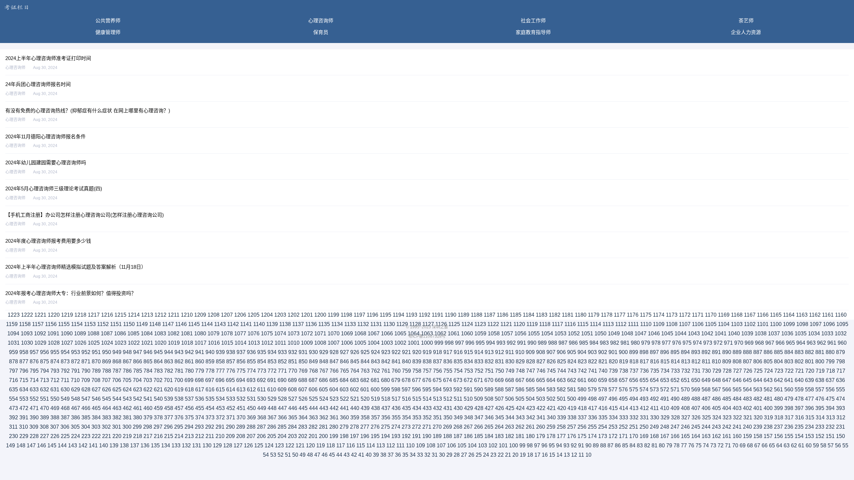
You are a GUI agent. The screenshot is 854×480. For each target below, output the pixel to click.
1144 (207, 324)
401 (757, 408)
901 (612, 352)
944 (168, 352)
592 (457, 389)
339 (561, 417)
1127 (428, 324)
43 (347, 455)
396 (809, 408)
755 (447, 371)
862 (178, 361)
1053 (560, 333)
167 (664, 436)
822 (592, 361)
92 (574, 445)
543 (127, 399)
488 (695, 399)
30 (442, 455)
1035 (801, 333)
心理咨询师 (320, 20)
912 (499, 352)
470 (44, 408)
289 (240, 427)
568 (706, 389)
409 (675, 408)
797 (13, 371)
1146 (181, 324)
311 (13, 427)
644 (757, 380)
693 (251, 380)
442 (334, 408)
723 (778, 371)
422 (540, 408)
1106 (698, 324)
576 (623, 389)
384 (96, 417)
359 (354, 417)
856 (241, 361)
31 (435, 455)
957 (34, 352)
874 (54, 361)
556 (830, 389)
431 (447, 408)
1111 (633, 324)
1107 (685, 324)
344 (509, 417)
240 (747, 427)
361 (334, 417)
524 (323, 399)
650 (695, 380)
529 (272, 399)
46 (325, 455)
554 (13, 399)
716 (13, 380)
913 (489, 352)
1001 (414, 343)
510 (468, 399)
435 (406, 408)
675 (437, 380)
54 (266, 455)
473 (13, 408)
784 (147, 371)
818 (633, 361)
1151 (116, 324)
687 (313, 380)
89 (596, 445)
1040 (734, 333)
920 (416, 352)
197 (354, 436)
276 (375, 427)
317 (789, 417)
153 (809, 436)
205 (271, 436)
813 (685, 361)
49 (303, 455)
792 (65, 371)
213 (189, 436)
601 (364, 389)
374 (199, 417)
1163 (802, 315)
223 (85, 436)
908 (540, 352)
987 (562, 343)
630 (65, 389)
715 (23, 380)
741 (592, 371)
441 (344, 408)
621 (158, 389)
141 (93, 445)
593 (447, 389)
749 (509, 371)
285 (282, 427)
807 (747, 361)
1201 (307, 315)
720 (809, 371)
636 (840, 380)
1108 (672, 324)
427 (489, 408)
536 (199, 399)
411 (654, 408)
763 (365, 371)
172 (612, 436)
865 (147, 361)
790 (85, 371)
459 (158, 408)
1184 (528, 315)
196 (364, 436)
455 (199, 408)
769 (303, 371)
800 (819, 361)
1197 (359, 315)
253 (612, 427)
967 (769, 343)
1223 (14, 315)
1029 (40, 343)
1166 (763, 315)
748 (520, 371)
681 (375, 380)
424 (520, 408)
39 (376, 455)
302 (106, 427)
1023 (120, 343)
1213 (147, 315)
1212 (160, 315)
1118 (544, 324)
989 (542, 343)
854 (261, 361)
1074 (280, 333)
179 (540, 436)
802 (799, 361)
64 (779, 445)
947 (137, 352)
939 (220, 352)
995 (480, 343)
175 (581, 436)
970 (738, 343)
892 (706, 352)
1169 (724, 315)
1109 (659, 324)
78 (677, 445)
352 (427, 417)
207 (251, 436)
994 (490, 343)
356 (385, 417)
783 (158, 371)
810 (716, 361)
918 (437, 352)
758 (416, 371)
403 (737, 408)
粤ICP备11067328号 (427, 336)
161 (726, 436)
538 (178, 399)
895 (675, 352)
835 (458, 361)
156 (778, 436)
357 (375, 417)
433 (427, 408)
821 (602, 361)
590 (478, 389)
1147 (168, 324)
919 (427, 352)
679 (395, 380)
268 (457, 427)
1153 (90, 324)
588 (499, 389)
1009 (307, 343)
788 (106, 371)
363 (313, 417)
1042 (707, 333)
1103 (737, 324)
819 (623, 361)
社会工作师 (533, 20)
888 (747, 352)
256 (581, 427)
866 (137, 361)
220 (116, 436)
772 (272, 371)
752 (478, 371)
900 (623, 352)
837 (437, 361)
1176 (632, 315)
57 (831, 445)
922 (396, 352)
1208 (213, 315)
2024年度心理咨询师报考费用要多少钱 (48, 241)
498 (592, 399)
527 (292, 399)
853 (272, 361)
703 (147, 380)
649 (706, 380)
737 (633, 371)
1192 (424, 315)
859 (210, 361)
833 (478, 361)
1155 (64, 324)
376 (178, 417)
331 (644, 417)
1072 (307, 333)
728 (727, 371)
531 (251, 399)
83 (640, 445)
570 (685, 389)
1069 (347, 333)
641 (788, 380)
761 (385, 371)
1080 (200, 333)
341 (540, 417)
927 (344, 352)
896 (664, 352)
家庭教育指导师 (533, 32)
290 (230, 427)
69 (743, 445)
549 (65, 399)
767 (323, 371)
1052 (574, 333)
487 (706, 399)
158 (757, 436)
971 (728, 343)
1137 (298, 324)
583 (550, 389)
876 (34, 361)
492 (654, 399)
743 (571, 371)
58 (823, 445)
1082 (173, 333)
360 (344, 417)
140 (103, 445)
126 (248, 445)
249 (654, 427)
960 (842, 343)
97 (537, 445)
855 (251, 361)
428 (478, 408)
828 (530, 361)
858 (220, 361)
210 (220, 436)
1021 (147, 343)
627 (96, 389)
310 (23, 427)
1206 (240, 315)
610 (271, 389)
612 (251, 389)
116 (350, 445)
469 (54, 408)
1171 (698, 315)
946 (147, 352)
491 (664, 399)
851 (292, 361)
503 (540, 399)
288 (251, 427)
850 (303, 361)
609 (282, 389)
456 (189, 408)
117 (340, 445)
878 (13, 361)
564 (747, 389)
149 (10, 445)
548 (75, 399)
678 (406, 380)
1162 (815, 315)
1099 (789, 324)
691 (271, 380)
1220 (54, 315)
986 (573, 343)
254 (602, 427)
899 (633, 352)
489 (685, 399)
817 (644, 361)
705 (126, 380)
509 (478, 399)
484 (737, 399)
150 (840, 436)
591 (468, 389)
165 (685, 436)
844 (365, 361)
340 (551, 417)
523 (334, 399)
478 (799, 399)
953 (75, 352)
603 (344, 389)
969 (749, 343)
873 (65, 361)
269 (447, 427)
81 (655, 445)
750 (499, 371)
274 (395, 427)
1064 (414, 333)
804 (778, 361)
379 (147, 417)
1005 (360, 343)
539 (168, 399)
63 (787, 445)
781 (178, 371)
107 (441, 445)
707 (106, 380)
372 (220, 417)
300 (126, 427)
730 (706, 371)
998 (449, 343)
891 (716, 352)
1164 (789, 315)
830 (509, 361)
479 (788, 399)
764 (354, 371)
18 (530, 455)
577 (612, 389)
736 (644, 371)
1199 (333, 315)
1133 (350, 324)
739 (613, 371)
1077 (240, 333)
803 (788, 361)
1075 (267, 333)
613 (241, 389)
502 (550, 399)
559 (799, 389)
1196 (372, 315)
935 (261, 352)
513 (437, 399)
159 (747, 436)
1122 (493, 324)
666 (530, 380)
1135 (324, 324)
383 (106, 417)
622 (147, 389)
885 (778, 352)
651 (685, 380)
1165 (776, 315)
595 (426, 389)
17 (537, 455)
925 (365, 352)
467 (75, 408)
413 (633, 408)
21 (508, 455)
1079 (213, 333)
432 (437, 408)
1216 (107, 315)
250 (644, 427)
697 (209, 380)
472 (23, 408)
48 (310, 455)
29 (449, 455)
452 (230, 408)
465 (96, 408)
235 (799, 427)
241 (737, 427)
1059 (480, 333)
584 (540, 389)
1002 (400, 343)
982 (614, 343)
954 (65, 352)
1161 (828, 315)
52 (281, 455)
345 (499, 417)
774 (251, 371)
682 (364, 380)
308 (44, 427)
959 (13, 352)
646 (737, 380)
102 (492, 445)
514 (427, 399)
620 (168, 389)
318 (778, 417)
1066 (387, 333)
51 (288, 455)
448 (272, 408)
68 (750, 445)
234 (809, 427)
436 (396, 408)
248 (664, 427)
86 (618, 445)
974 (697, 343)
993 (500, 343)
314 (820, 417)
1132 (363, 324)
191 (416, 436)
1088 (93, 333)
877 (23, 361)
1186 (502, 315)
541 (147, 399)
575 (633, 389)
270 (437, 427)
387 (65, 417)
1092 (40, 333)
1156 (51, 324)
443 (323, 408)
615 (220, 389)
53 (273, 455)
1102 (750, 324)
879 (840, 352)
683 (354, 380)
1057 (507, 333)
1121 (506, 324)
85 (625, 445)
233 (819, 427)
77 (684, 445)
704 (137, 380)
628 (85, 389)
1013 (254, 343)
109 (420, 445)
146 (41, 445)
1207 (227, 315)
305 (75, 427)
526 (303, 399)
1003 (387, 343)
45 (332, 455)
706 (116, 380)
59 (816, 445)
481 (768, 399)
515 (416, 399)
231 (840, 427)
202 (302, 436)
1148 (155, 324)
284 (292, 427)
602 (354, 389)
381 (127, 417)
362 (323, 417)
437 (385, 408)
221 (106, 436)
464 (106, 408)
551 (44, 399)
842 (385, 361)
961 (831, 343)
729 (716, 371)
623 (137, 389)
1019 (174, 343)
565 (737, 389)
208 (240, 436)
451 (241, 408)
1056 (520, 333)
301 (116, 427)
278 (354, 427)
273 (406, 427)
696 (220, 380)
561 (778, 389)
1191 (437, 315)
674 (447, 380)
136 (144, 445)
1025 (94, 343)
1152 (103, 324)
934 (272, 352)
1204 (267, 315)
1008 (320, 343)
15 (552, 455)
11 (581, 455)
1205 (254, 315)
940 (210, 352)
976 (676, 343)
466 (85, 408)
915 (468, 352)
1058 (494, 333)
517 (396, 399)
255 (592, 427)
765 (344, 371)
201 (313, 436)
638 (819, 380)
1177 (619, 315)
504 (530, 399)
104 (472, 445)
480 (778, 399)
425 (509, 408)
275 (385, 427)
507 (499, 399)
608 (292, 389)
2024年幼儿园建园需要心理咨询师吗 (45, 162)
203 (292, 436)
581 (571, 389)
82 (647, 445)
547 (85, 399)
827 (540, 361)
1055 (534, 333)
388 (54, 417)
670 (488, 380)
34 (413, 455)
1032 (841, 333)
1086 (120, 333)
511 (458, 399)
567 (716, 389)
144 (62, 445)
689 (292, 380)
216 (158, 436)
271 (426, 427)
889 (737, 352)
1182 (554, 315)
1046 (654, 333)
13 (567, 455)
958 (23, 352)
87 (610, 445)
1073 (294, 333)
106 (451, 445)
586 (519, 389)
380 (137, 417)
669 (499, 380)
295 (178, 427)
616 (210, 389)
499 (581, 399)
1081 (187, 333)
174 (592, 436)
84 (632, 445)
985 (583, 343)
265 (488, 427)
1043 (694, 333)
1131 (376, 324)
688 (302, 380)
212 (199, 436)
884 (788, 352)
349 (458, 417)
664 (550, 380)
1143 (220, 324)
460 (147, 408)
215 (168, 436)
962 (821, 343)
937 (241, 352)
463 (116, 408)
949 (116, 352)
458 (168, 408)
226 (54, 436)
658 (612, 380)
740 (602, 371)
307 (54, 427)
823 (582, 361)
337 (582, 417)
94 (559, 445)
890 (726, 352)
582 (561, 389)
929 (323, 352)
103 (482, 445)
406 (706, 408)
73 (713, 445)
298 (147, 427)
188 (447, 436)
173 (602, 436)
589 (488, 389)
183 (499, 436)
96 (544, 445)
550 (54, 399)
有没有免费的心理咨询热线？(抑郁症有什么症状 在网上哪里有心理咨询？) (87, 110)
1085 (133, 333)
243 (716, 427)
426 (499, 408)
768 (313, 371)
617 (199, 389)
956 (44, 352)
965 (790, 343)
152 (819, 436)
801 (809, 361)
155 (788, 436)
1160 (841, 315)
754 (458, 371)
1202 (294, 315)
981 (624, 343)
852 (282, 361)
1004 (374, 343)
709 (85, 380)
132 (186, 445)
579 (592, 389)
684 (344, 380)
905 (571, 352)
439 (365, 408)
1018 (187, 343)
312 (840, 417)
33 (420, 455)
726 (747, 371)
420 (561, 408)
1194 (398, 315)
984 (593, 343)
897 (654, 352)
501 (561, 399)
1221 (40, 315)
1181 (567, 315)
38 (383, 455)
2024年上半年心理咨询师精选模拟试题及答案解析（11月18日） (75, 267)
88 (603, 445)
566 (726, 389)
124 (269, 445)
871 (85, 361)
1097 (816, 324)
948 (127, 352)
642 (778, 380)
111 (400, 445)
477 (809, 399)
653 (664, 380)
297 (157, 427)
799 (830, 361)
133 (175, 445)
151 (830, 436)
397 (799, 408)
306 (64, 427)
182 (509, 436)
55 (845, 445)
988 (552, 343)
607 (302, 389)
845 (354, 361)
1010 (294, 343)
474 (840, 399)
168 (654, 436)
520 (365, 399)
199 (333, 436)
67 (757, 445)
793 (54, 371)
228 (34, 436)
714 (34, 380)
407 (695, 408)
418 (582, 408)
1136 (311, 324)
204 (282, 436)
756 (437, 371)
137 (134, 445)
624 (127, 389)
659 (602, 380)
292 (209, 427)
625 (116, 389)
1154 (77, 324)
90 (588, 445)
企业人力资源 (746, 32)
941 (199, 352)
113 (380, 445)
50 (295, 455)
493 (644, 399)
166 (675, 436)
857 (230, 361)
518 (385, 399)
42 (354, 455)
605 (323, 389)
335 (602, 417)
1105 (711, 324)
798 (840, 361)
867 (127, 361)
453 (220, 408)
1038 (761, 333)
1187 (489, 315)
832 (489, 361)
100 (513, 445)
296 (168, 427)
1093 (27, 333)
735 (654, 371)
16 (545, 455)
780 (189, 371)
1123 (480, 324)
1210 (187, 315)
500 (571, 399)
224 (75, 436)
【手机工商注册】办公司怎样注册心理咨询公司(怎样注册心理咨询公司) (84, 215)
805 (768, 361)
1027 (67, 343)
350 (447, 417)
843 (375, 361)
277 (364, 427)
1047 (640, 333)
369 (251, 417)
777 (220, 371)
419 (571, 408)
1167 (750, 315)
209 (230, 436)
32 (427, 455)
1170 (711, 315)
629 (75, 389)
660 (592, 380)
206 (261, 436)
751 (489, 371)
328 (675, 417)
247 (675, 427)
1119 (532, 324)
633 (34, 389)
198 (344, 436)
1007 (334, 343)
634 (23, 389)
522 (344, 399)
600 (375, 389)
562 (768, 389)
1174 (659, 315)
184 (488, 436)
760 (396, 371)
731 (696, 371)
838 (427, 361)
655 (644, 380)
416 (602, 408)
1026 (80, 343)
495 (623, 399)
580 (581, 389)
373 (210, 417)
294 (188, 427)
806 (757, 361)
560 (788, 389)
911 (509, 352)
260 (540, 427)
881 (819, 352)
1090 (67, 333)
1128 (415, 324)
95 (552, 445)
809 (726, 361)
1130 (389, 324)
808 (737, 361)
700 (178, 380)
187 (457, 436)
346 (489, 417)
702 (157, 380)
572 (664, 389)
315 (809, 417)
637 (830, 380)
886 (768, 352)
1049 (614, 333)
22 (501, 455)
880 (830, 352)
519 (375, 399)
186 (468, 436)
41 (361, 455)
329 (665, 417)
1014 (241, 343)
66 (765, 445)
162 (716, 436)
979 (645, 343)
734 (665, 371)
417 (592, 408)
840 (406, 361)
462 (127, 408)
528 (282, 399)
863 (168, 361)
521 (354, 399)
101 (503, 445)
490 (675, 399)
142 (82, 445)
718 (830, 371)
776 (230, 371)
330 (654, 417)
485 (726, 399)
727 (737, 371)
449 (261, 408)
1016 (214, 343)
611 (261, 389)
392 (13, 417)
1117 (557, 324)
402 (747, 408)
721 (799, 371)
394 (830, 408)
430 (458, 408)
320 (758, 417)
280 (333, 427)
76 (691, 445)
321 (747, 417)
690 (282, 380)
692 (261, 380)
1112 (620, 324)
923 (385, 352)
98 (530, 445)
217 (147, 436)
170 (633, 436)
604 (333, 389)
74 (706, 445)
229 (23, 436)
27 (464, 455)
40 (369, 455)
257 (571, 427)
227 (44, 436)
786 (127, 371)
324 (716, 417)
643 (768, 380)
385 (85, 417)
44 (339, 455)
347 (478, 417)
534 (220, 399)
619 (178, 389)
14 (559, 455)
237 (778, 427)
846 (344, 361)
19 (523, 455)
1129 (402, 324)
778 (210, 371)
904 (581, 352)
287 (261, 427)
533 (230, 399)
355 (396, 417)
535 (210, 399)
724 (768, 371)
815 (665, 361)
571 (675, 389)
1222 (27, 315)
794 (44, 371)
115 (360, 445)
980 (635, 343)
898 (644, 352)
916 (458, 352)
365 (292, 417)
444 (313, 408)
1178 (606, 315)
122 (289, 445)
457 (178, 408)
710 (75, 380)
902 (602, 352)
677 (416, 380)
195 (375, 436)
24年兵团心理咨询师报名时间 (38, 84)
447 (282, 408)
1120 (519, 324)
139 (113, 445)
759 (406, 371)
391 (23, 417)
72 (721, 445)
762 (375, 371)
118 (330, 445)
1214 (134, 315)
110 (410, 445)
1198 (346, 315)
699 (188, 380)
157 (768, 436)
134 (165, 445)
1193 (411, 315)
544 (116, 399)
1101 (763, 324)
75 (699, 445)
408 (685, 408)
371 (230, 417)
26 (471, 455)
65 (772, 445)
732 (685, 371)
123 (279, 445)
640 (799, 380)
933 (282, 352)
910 (519, 352)
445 (303, 408)
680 (385, 380)
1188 (476, 315)
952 (85, 352)
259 (550, 427)
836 (447, 361)
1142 (233, 324)
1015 (227, 343)
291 (220, 427)
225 (65, 436)
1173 (672, 315)
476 (819, 399)
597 (406, 389)
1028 (54, 343)
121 (300, 445)
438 (375, 408)
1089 (80, 333)
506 (509, 399)
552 (34, 399)
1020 (160, 343)
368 (261, 417)
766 (334, 371)
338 (571, 417)
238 (768, 427)
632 (44, 389)
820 (613, 361)
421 (551, 408)
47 (317, 455)
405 (716, 408)
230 (13, 436)
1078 (227, 333)
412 (644, 408)
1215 (120, 315)
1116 (570, 324)
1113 (608, 324)
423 (530, 408)
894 (685, 352)
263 (509, 427)
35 (405, 455)
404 (726, 408)
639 (809, 380)
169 (644, 436)
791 (75, 371)
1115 (582, 324)
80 (662, 445)
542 (137, 399)
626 (106, 389)
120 (310, 445)
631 (54, 389)
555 (840, 389)
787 (116, 371)
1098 (802, 324)
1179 (593, 315)
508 (488, 399)
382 (116, 417)
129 (217, 445)
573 (654, 389)
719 (820, 371)
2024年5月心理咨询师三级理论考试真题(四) (53, 188)
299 (137, 427)
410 (664, 408)
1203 (280, 315)
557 (819, 389)
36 (398, 455)
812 (696, 361)
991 (521, 343)
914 (478, 352)
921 (406, 352)
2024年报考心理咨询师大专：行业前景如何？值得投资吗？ (70, 293)
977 (666, 343)
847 (334, 361)
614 (230, 389)
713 (44, 380)
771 (282, 371)
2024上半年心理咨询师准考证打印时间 (48, 58)
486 (716, 399)
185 (478, 436)
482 (757, 399)
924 (375, 352)
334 (613, 417)
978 (656, 343)
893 (695, 352)
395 (819, 408)
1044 (681, 333)
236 (788, 427)
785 (137, 371)
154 (799, 436)
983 (604, 343)
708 (95, 380)
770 (292, 371)
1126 (441, 324)
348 (468, 417)
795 (34, 371)
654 (654, 380)
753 (468, 371)
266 (478, 427)
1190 (450, 315)
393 (840, 408)
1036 (787, 333)
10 (588, 455)
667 (519, 380)
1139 (272, 324)
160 (737, 436)
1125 (454, 324)
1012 (267, 343)
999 (438, 343)
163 (706, 436)
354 (406, 417)
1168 (737, 315)
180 (530, 436)
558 (809, 389)
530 (261, 399)
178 (550, 436)
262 (519, 427)
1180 (580, 315)
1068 (360, 333)
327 (685, 417)
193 (395, 436)
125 (258, 445)
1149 (142, 324)
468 (65, 408)
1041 (721, 333)
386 (75, 417)
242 (726, 427)
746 (540, 371)
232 (830, 427)
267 (468, 427)
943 (178, 352)
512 (447, 399)
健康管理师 (107, 32)
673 (457, 380)
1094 (13, 333)
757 (427, 371)
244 (706, 427)
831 (499, 361)
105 (461, 445)
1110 (646, 324)
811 (706, 361)
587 (509, 389)
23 (493, 455)
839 (416, 361)
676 (426, 380)
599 (385, 389)
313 (830, 417)
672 (468, 380)
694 (240, 380)
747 (530, 371)
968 (759, 343)
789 (96, 371)
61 (801, 445)
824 (571, 361)
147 (31, 445)
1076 (254, 333)
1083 (160, 333)
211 (209, 436)
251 (633, 427)
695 (230, 380)
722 (789, 371)
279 (344, 427)
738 (623, 371)
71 (728, 445)
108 (430, 445)
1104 (724, 324)
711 (65, 380)
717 (840, 371)
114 (370, 445)
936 (251, 352)
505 (519, 399)
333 (623, 417)
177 (561, 436)
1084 (147, 333)
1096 (829, 324)
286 (271, 427)
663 (561, 380)
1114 (595, 324)
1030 (27, 343)
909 (530, 352)
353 (416, 417)
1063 (427, 333)
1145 (194, 324)
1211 (173, 315)
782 (168, 371)
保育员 (320, 32)
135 (155, 445)
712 (54, 380)
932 (292, 352)
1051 (587, 333)
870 (96, 361)
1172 (685, 315)
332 (633, 417)
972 (718, 343)
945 (158, 352)
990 (531, 343)
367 (272, 417)
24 (486, 455)
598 (395, 389)
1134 (337, 324)
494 (633, 399)
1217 (94, 315)
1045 (667, 333)
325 (706, 417)
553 (23, 399)
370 (241, 417)
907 (550, 352)
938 (230, 352)
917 (447, 352)
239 (757, 427)
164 (695, 436)
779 (199, 371)
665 (540, 380)
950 (106, 352)
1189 (463, 315)
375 (189, 417)
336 (592, 417)
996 (469, 343)
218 (137, 436)
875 (44, 361)
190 (426, 436)
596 (416, 389)
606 (313, 389)
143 (72, 445)
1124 (467, 324)
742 (582, 371)
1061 (454, 333)
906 (561, 352)
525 (313, 399)
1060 (467, 333)
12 (574, 455)
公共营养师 (107, 20)
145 (51, 445)
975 (687, 343)
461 (137, 408)
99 (522, 445)
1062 (440, 333)
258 (561, 427)
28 (457, 455)
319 (768, 417)
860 (199, 361)
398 (788, 408)
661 (581, 380)
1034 (814, 333)
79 (669, 445)
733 (675, 371)
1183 (541, 315)
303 (95, 427)
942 (189, 352)
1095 (842, 324)
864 (158, 361)
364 (303, 417)
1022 (134, 343)
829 (520, 361)
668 (509, 380)
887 (757, 352)
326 (696, 417)
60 (809, 445)
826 (551, 361)
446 (292, 408)
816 (654, 361)
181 (519, 436)
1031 (14, 343)
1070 (334, 333)
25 (479, 455)
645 (747, 380)
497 (602, 399)
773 (261, 371)
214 (178, 436)
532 (241, 399)
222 (96, 436)
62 (794, 445)
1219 (67, 315)
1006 (347, 343)
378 (158, 417)
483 (747, 399)
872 (75, 361)
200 (323, 436)
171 (623, 436)
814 (675, 361)
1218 (80, 315)
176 (571, 436)
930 (313, 352)
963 (811, 343)
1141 (246, 324)
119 (320, 445)
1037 (774, 333)
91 (581, 445)
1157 (38, 324)
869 (106, 361)
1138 (285, 324)
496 (612, 399)
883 (799, 352)
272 (416, 427)
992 (511, 343)
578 (602, 389)
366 (282, 417)
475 (830, 399)
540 (158, 399)
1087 (107, 333)
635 (13, 389)
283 (302, 427)
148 (20, 445)
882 (809, 352)
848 (323, 361)
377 (168, 417)
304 (85, 427)
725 (758, 371)
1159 (12, 324)
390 (34, 417)
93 (566, 445)
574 (644, 389)
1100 (776, 324)
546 (96, 399)
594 (437, 389)
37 (391, 455)
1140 (259, 324)
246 (685, 427)
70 (735, 445)
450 (251, 408)
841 (396, 361)
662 (571, 380)
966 (780, 343)
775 (241, 371)
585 (530, 389)
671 (478, 380)
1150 (129, 324)
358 (365, 417)
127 (238, 445)
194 (385, 436)
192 (406, 436)
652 (675, 380)
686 (323, 380)
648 (716, 380)
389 (44, 417)
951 (96, 352)
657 (623, 380)
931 (303, 352)
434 (416, 408)
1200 (320, 315)
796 (23, 371)
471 (34, 408)
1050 (600, 333)
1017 (200, 343)
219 (127, 436)
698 (199, 380)
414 (623, 408)
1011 (280, 343)
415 (613, 408)
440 (354, 408)
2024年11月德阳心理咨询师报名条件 (45, 136)
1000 (427, 343)
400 (768, 408)
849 (313, 361)
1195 (385, 315)
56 (838, 445)
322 (737, 417)
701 (168, 380)
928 (334, 352)
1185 (515, 315)
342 (530, 417)
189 (437, 436)
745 (551, 371)
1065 (400, 333)
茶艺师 (746, 20)
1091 (53, 333)
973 (707, 343)
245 (695, 427)
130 (206, 445)
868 (116, 361)
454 (210, 408)
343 (520, 417)
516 (406, 399)
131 (196, 445)
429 (468, 408)
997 (459, 343)
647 (726, 380)
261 (530, 427)
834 (468, 361)
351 (437, 417)
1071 (320, 333)
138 (124, 445)
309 (33, 427)
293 (199, 427)
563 (757, 389)
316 (799, 417)
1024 (107, 343)
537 (189, 399)
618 (189, 389)
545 (106, 399)
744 (561, 371)
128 (227, 445)
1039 (747, 333)
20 (515, 455)
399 (778, 408)
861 (189, 361)
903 (592, 352)
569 (695, 389)
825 (561, 361)
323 (727, 417)
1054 (547, 333)
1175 (646, 315)
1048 (627, 333)
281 (323, 427)
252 (623, 427)
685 (333, 380)
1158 (25, 324)
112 (390, 445)
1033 (827, 333)
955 (54, 352)
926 (354, 352)
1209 (200, 315)
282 (313, 427)
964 (800, 343)
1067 (374, 333)
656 (633, 380)
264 (499, 427)
